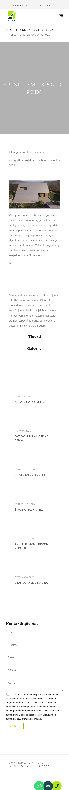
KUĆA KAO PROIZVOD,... (31, 475)
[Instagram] (18, 776)
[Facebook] (12, 776)
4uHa (27, 763)
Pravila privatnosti (30, 766)
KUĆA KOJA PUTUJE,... (30, 402)
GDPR (45, 766)
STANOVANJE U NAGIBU (31, 582)
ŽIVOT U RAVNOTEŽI (29, 509)
